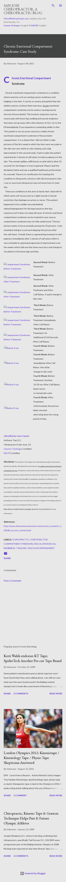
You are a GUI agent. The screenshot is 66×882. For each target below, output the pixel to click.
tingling (21, 548)
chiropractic (20, 539)
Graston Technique (12, 25)
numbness (9, 548)
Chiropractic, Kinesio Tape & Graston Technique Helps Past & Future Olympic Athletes (31, 818)
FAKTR (34, 25)
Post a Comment (12, 580)
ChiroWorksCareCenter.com (16, 18)
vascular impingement (41, 548)
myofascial (49, 543)
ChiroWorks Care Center (16, 436)
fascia (38, 543)
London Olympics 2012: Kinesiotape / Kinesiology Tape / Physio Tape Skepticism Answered (31, 757)
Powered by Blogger (35, 873)
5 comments (20, 693)
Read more (56, 693)
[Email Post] (5, 554)
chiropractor (38, 539)
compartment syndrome (18, 543)
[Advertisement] (33, 613)
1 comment (20, 795)
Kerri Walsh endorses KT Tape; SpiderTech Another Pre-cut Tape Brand (33, 658)
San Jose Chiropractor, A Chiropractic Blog (23, 9)
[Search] (53, 5)
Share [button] (7, 558)
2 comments (20, 856)
